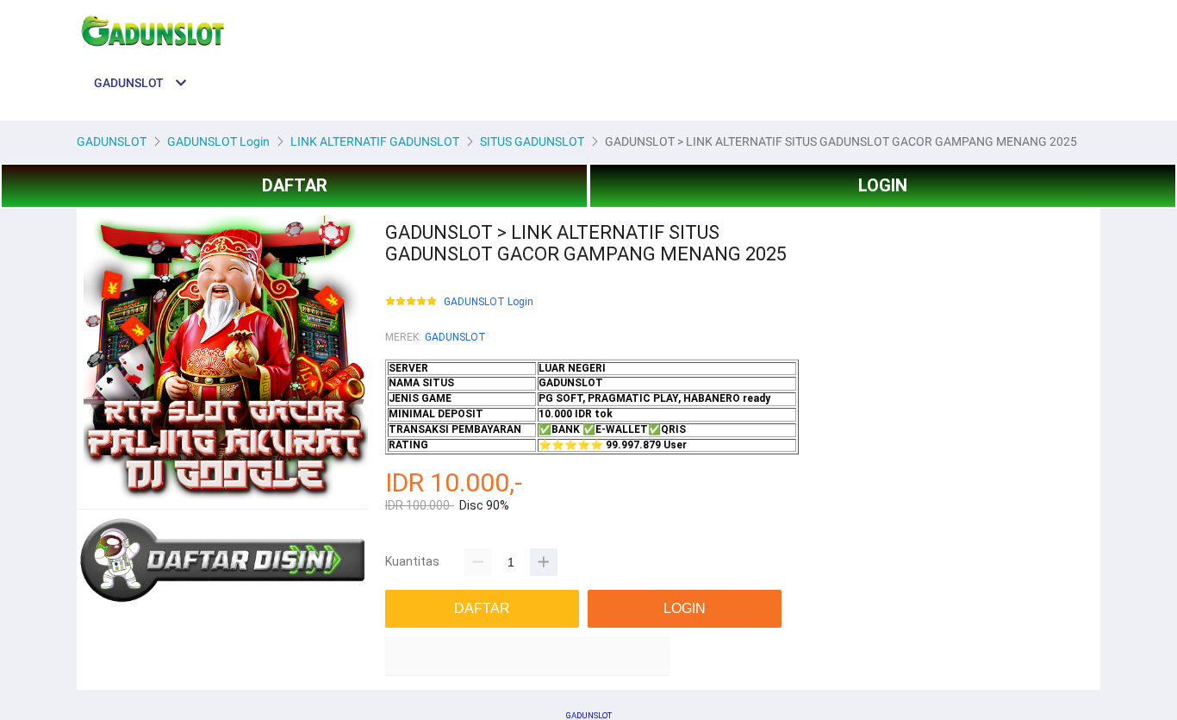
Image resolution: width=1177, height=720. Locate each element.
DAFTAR (294, 185)
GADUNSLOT (455, 337)
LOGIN (882, 185)
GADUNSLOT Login (488, 302)
